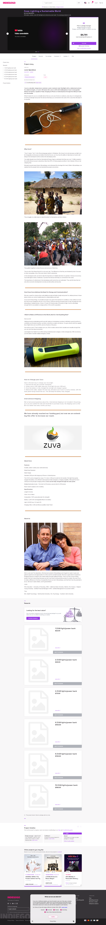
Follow (84, 43)
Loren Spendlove (29, 13)
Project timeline (6, 83)
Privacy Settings (29, 920)
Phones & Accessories (29, 77)
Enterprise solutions (93, 903)
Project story (6, 62)
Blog (75, 901)
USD (79, 2)
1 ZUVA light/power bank (10, 68)
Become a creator (93, 901)
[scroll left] (7, 34)
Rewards (5, 65)
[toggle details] (41, 886)
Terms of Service (20, 920)
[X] (10, 903)
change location (60, 7)
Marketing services (93, 900)
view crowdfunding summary (84, 48)
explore (60, 851)
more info (26, 72)
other (45, 77)
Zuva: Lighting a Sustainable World (42, 11)
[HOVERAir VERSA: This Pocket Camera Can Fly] (33, 863)
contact (31, 72)
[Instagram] (15, 903)
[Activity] (92, 3)
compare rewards (33, 618)
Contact (76, 898)
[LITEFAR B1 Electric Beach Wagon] (53, 863)
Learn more (34, 840)
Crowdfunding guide (68, 830)
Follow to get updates (69, 841)
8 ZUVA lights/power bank (10, 76)
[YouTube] (13, 903)
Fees (90, 898)
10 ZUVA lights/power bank (10, 78)
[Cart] (88, 3)
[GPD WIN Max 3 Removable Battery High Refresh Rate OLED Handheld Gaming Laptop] (73, 863)
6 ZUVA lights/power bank (10, 74)
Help (59, 830)
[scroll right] (67, 34)
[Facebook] (8, 903)
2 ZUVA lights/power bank (10, 70)
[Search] (44, 2)
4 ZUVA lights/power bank (10, 72)
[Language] (85, 3)
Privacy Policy (11, 920)
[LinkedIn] (17, 903)
